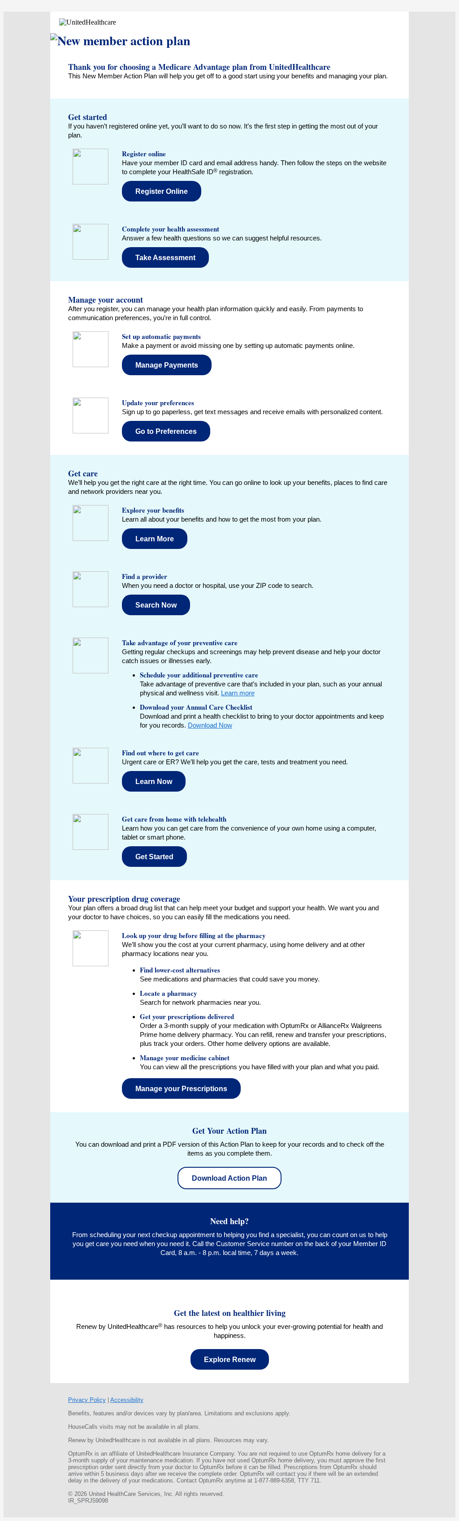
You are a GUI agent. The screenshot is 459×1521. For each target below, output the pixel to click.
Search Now (156, 605)
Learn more (238, 693)
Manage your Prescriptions (181, 1089)
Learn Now (153, 781)
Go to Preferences (166, 431)
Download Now (210, 725)
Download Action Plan (229, 1178)
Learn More (154, 539)
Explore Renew (229, 1359)
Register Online (161, 191)
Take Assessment (165, 257)
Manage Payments (166, 365)
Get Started (154, 857)
